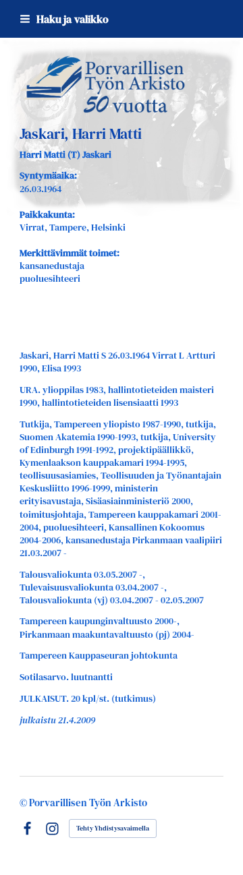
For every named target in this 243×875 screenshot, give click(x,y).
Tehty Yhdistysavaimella (112, 828)
